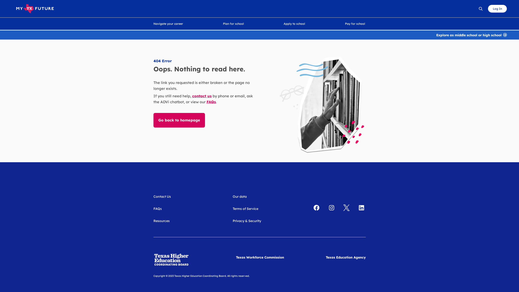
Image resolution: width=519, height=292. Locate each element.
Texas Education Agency (346, 257)
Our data (240, 196)
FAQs (157, 209)
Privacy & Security (247, 221)
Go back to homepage (179, 120)
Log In (497, 9)
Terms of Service (245, 209)
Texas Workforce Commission (260, 257)
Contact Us (162, 196)
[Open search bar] (481, 8)
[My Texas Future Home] (35, 9)
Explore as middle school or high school (469, 34)
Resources (161, 221)
